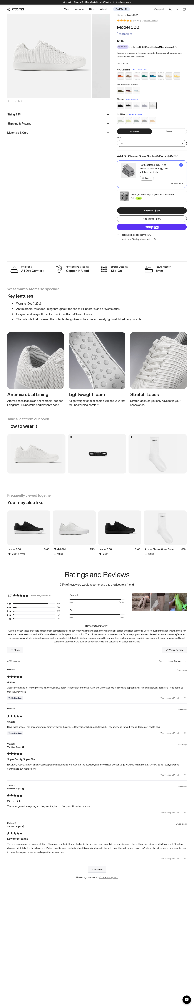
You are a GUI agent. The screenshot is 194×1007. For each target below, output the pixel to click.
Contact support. (108, 877)
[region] (159, 602)
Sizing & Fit (14, 114)
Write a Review (150, 20)
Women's (134, 131)
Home (120, 15)
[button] (33, 603)
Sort (161, 661)
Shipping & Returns (19, 123)
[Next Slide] (184, 602)
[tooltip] (107, 626)
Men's (169, 131)
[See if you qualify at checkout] (176, 47)
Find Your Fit (121, 9)
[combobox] (147, 178)
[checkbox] (152, 174)
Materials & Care (17, 132)
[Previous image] (9, 101)
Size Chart (178, 183)
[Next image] (14, 101)
